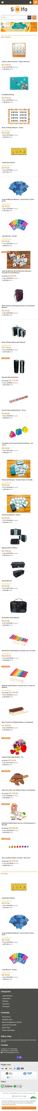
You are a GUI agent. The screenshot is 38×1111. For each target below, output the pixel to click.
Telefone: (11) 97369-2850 (9, 1049)
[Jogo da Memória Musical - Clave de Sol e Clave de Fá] (19, 195)
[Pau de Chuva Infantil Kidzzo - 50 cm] (19, 405)
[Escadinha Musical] (19, 89)
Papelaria (5, 1001)
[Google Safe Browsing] (17, 1086)
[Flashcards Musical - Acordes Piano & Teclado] (19, 475)
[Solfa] (19, 9)
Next (35, 26)
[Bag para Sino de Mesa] (19, 542)
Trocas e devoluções (8, 1030)
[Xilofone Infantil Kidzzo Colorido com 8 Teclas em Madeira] (19, 682)
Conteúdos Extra (7, 1019)
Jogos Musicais (7, 996)
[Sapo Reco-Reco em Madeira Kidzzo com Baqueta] (19, 784)
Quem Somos (6, 1027)
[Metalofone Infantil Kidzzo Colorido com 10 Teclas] (19, 646)
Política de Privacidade (9, 1025)
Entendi (19, 1108)
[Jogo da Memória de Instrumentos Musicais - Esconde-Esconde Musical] (19, 266)
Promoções (6, 1006)
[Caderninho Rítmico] (19, 158)
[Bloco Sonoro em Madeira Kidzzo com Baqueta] (19, 717)
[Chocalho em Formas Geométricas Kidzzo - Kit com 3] (19, 438)
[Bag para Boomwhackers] (19, 372)
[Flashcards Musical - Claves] (19, 509)
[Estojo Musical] (19, 576)
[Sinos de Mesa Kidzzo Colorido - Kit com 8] (19, 852)
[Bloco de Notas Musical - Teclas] (19, 123)
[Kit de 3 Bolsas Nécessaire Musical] (19, 338)
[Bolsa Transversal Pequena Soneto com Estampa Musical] (19, 301)
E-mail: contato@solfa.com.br (10, 1052)
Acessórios (5, 1004)
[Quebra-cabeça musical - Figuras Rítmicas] (19, 56)
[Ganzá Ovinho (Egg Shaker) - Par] (19, 751)
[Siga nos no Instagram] (20, 1057)
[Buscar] (29, 17)
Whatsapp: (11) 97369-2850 (10, 1050)
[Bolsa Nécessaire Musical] (19, 612)
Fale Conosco (6, 1017)
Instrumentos (6, 998)
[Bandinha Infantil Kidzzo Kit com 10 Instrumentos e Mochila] (19, 818)
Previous (3, 27)
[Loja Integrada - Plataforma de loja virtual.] (19, 1096)
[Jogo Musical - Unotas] (19, 231)
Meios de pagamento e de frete (12, 1022)
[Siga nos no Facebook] (17, 1057)
